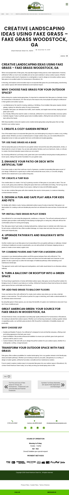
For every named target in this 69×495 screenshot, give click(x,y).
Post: (12, 14)
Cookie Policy (34, 485)
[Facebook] (31, 428)
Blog (7, 14)
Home (2, 14)
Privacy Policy (25, 485)
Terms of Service (44, 485)
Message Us (51, 492)
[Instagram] (25, 428)
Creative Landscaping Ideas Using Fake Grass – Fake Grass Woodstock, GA (33, 14)
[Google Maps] (38, 428)
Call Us (17, 492)
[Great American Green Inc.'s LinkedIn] (44, 428)
